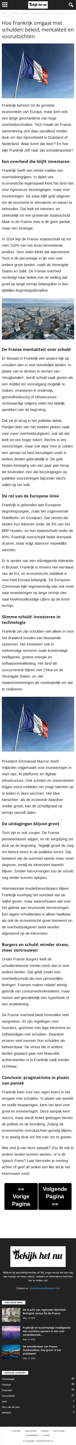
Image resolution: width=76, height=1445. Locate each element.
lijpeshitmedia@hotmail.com (45, 1288)
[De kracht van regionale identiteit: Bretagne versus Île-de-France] (11, 1315)
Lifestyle (6, 1384)
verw (4, 1401)
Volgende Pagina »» (55, 1196)
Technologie (8, 1379)
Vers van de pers (11, 1407)
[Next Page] (49, 1216)
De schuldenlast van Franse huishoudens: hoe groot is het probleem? (42, 1350)
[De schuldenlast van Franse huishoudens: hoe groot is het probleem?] (11, 1352)
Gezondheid (8, 1395)
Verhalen (6, 1412)
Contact (46, 1435)
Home (4, 13)
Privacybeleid (32, 1435)
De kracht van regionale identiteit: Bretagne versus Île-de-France (44, 1311)
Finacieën (15, 13)
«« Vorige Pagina (21, 1196)
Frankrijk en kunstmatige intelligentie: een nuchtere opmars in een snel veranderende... (47, 1331)
